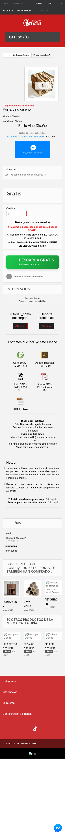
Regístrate (8, 11)
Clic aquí (20, 326)
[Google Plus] (35, 728)
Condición (8, 121)
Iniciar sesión (24, 11)
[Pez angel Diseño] (32, 636)
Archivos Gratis (20, 55)
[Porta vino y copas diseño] (11, 588)
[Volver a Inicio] (6, 55)
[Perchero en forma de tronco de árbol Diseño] (53, 587)
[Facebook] (6, 728)
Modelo (7, 116)
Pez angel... (30, 644)
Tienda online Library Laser (22, 744)
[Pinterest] (42, 728)
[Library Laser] (32, 22)
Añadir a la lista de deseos (28, 276)
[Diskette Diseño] (53, 636)
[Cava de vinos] (32, 588)
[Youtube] (28, 728)
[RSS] (21, 728)
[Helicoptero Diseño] (11, 636)
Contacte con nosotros (13, 3)
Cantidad (11, 208)
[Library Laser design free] (32, 753)
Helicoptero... (10, 644)
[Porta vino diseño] (41, 84)
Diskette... (50, 644)
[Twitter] (14, 728)
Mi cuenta (9, 703)
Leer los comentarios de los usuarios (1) (26, 174)
